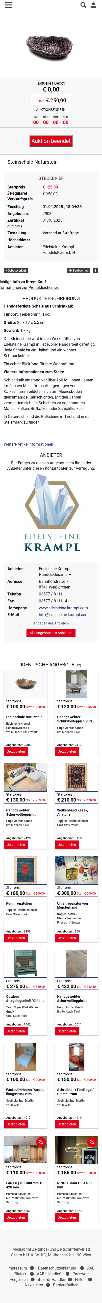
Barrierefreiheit (65, 1285)
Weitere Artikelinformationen (28, 444)
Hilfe (79, 1279)
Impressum (17, 1268)
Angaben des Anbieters (51, 623)
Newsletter (34, 1285)
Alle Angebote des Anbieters (51, 633)
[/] (51, 5)
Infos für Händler (50, 1279)
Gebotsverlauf (16, 270)
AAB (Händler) (49, 1274)
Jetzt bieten (16, 751)
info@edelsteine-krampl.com (64, 614)
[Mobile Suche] (83, 5)
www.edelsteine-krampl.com (63, 608)
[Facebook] (95, 270)
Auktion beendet (51, 141)
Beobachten (80, 270)
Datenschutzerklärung (57, 1268)
